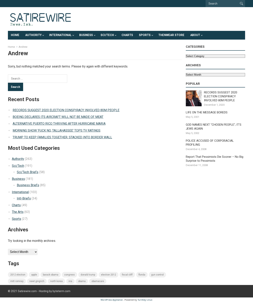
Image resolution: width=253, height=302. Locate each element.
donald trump (88, 274)
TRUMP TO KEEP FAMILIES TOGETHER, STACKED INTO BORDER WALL (62, 137)
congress (69, 274)
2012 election (17, 274)
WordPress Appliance (112, 299)
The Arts (18, 212)
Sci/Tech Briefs (27, 172)
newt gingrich (36, 281)
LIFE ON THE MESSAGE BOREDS (207, 112)
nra (70, 281)
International (60, 35)
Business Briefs (28, 185)
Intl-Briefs (24, 198)
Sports (145, 35)
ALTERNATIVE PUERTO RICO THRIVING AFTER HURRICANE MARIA (59, 123)
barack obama (50, 274)
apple (34, 274)
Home (15, 35)
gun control (157, 274)
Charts (127, 35)
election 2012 (108, 274)
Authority (33, 35)
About (195, 35)
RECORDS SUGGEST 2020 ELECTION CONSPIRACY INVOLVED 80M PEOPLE (66, 110)
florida (142, 274)
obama (82, 281)
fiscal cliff (127, 274)
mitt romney (17, 281)
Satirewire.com (27, 291)
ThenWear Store (171, 35)
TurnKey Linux (145, 299)
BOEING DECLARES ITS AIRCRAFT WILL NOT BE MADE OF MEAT (58, 117)
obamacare (98, 281)
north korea (56, 281)
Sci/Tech (107, 35)
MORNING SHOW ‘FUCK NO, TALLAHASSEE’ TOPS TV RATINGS (56, 130)
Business (86, 35)
